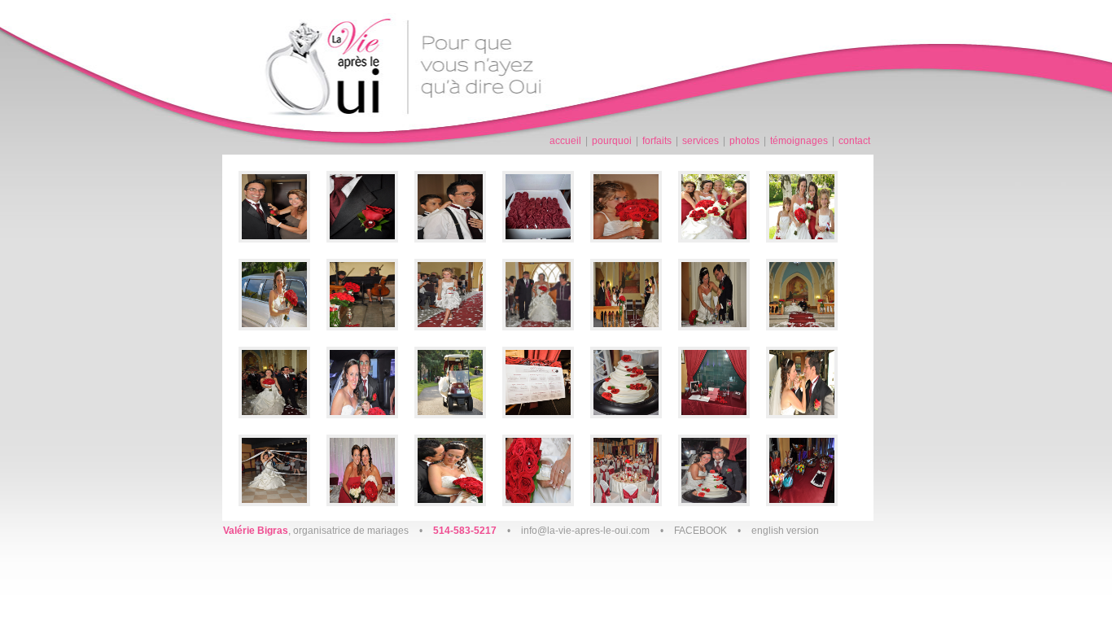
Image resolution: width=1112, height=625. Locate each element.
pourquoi (612, 140)
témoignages (799, 140)
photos (744, 140)
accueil (565, 140)
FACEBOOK (700, 530)
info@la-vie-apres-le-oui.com (585, 530)
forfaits (657, 140)
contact (854, 140)
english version (785, 530)
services (700, 140)
